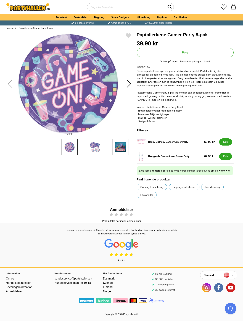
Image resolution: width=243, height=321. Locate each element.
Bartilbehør (180, 17)
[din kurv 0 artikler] (233, 7)
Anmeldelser (14, 291)
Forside (10, 28)
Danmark (109, 278)
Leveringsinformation (19, 287)
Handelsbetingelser (18, 282)
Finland (108, 287)
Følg (185, 52)
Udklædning (143, 17)
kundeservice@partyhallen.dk (72, 278)
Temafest (61, 17)
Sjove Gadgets (120, 17)
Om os (10, 278)
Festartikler (80, 17)
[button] (128, 84)
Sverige (108, 282)
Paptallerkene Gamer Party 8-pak (35, 28)
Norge (107, 291)
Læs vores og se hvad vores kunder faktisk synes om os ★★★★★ (184, 170)
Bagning (99, 17)
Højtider (162, 17)
